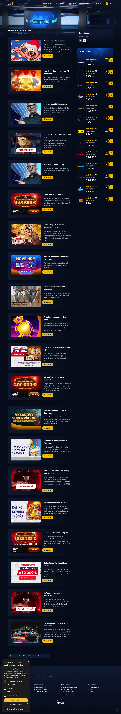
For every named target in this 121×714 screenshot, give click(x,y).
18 (19, 656)
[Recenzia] (107, 60)
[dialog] (16, 685)
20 (29, 656)
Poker (91, 691)
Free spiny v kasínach (68, 691)
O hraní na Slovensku (41, 691)
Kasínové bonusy (67, 689)
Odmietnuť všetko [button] (16, 705)
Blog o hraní (72, 4)
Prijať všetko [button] (16, 700)
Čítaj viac (47, 56)
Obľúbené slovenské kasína (70, 687)
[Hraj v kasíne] (111, 60)
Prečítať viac (22, 677)
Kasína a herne (84, 4)
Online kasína (47, 4)
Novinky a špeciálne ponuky (70, 694)
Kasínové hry (60, 4)
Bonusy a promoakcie (41, 689)
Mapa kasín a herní (41, 687)
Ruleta (91, 689)
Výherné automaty (94, 687)
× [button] (28, 661)
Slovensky (98, 4)
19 (24, 656)
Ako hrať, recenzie (94, 694)
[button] (16, 709)
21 (33, 656)
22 (38, 656)
